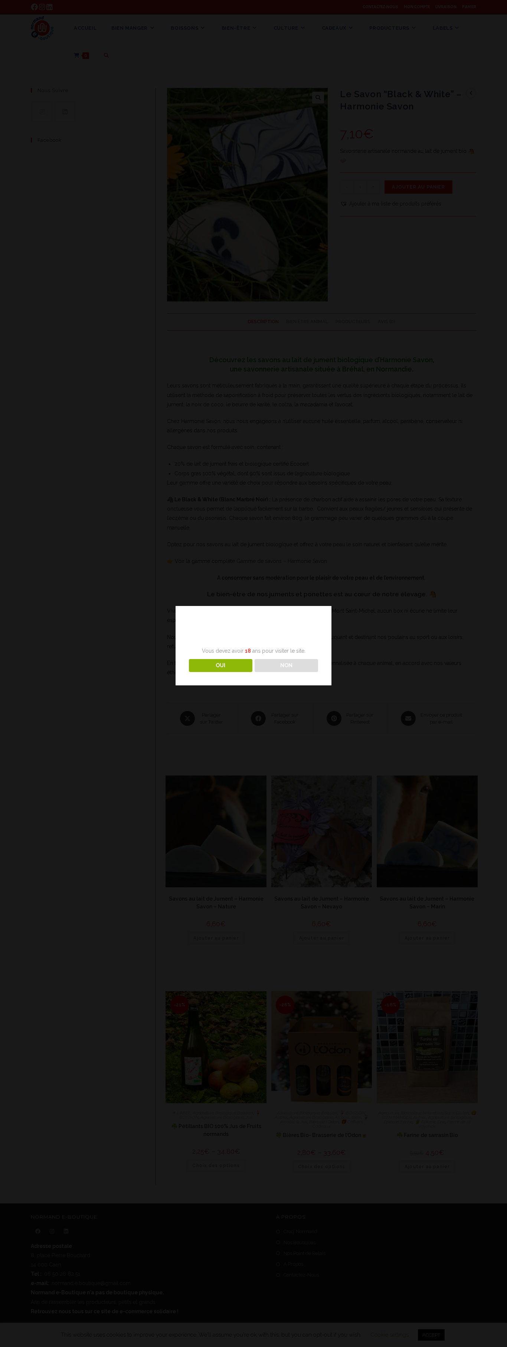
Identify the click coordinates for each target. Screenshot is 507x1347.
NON (286, 665)
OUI (220, 665)
